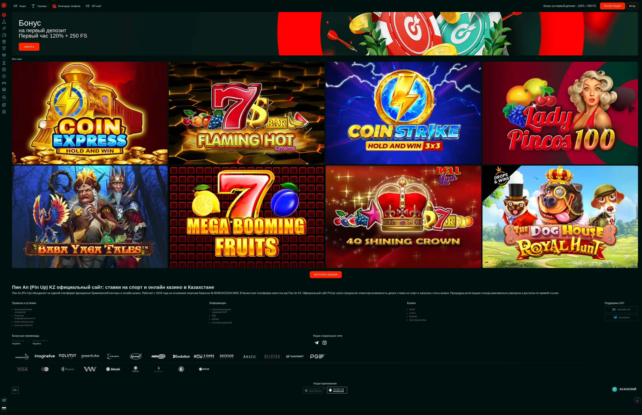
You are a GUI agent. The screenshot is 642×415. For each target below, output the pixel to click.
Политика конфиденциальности (24, 317)
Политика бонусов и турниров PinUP (221, 310)
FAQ (214, 316)
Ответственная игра (24, 322)
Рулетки (413, 316)
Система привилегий (222, 323)
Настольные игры (417, 320)
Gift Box (215, 319)
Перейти (16, 344)
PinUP (412, 309)
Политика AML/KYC (23, 325)
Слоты (412, 313)
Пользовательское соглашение (23, 310)
